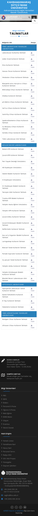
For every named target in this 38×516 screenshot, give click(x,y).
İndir (33, 55)
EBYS (5, 399)
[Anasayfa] (12, 17)
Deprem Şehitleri (9, 466)
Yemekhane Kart (9, 444)
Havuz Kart (7, 448)
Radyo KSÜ (7, 455)
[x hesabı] (16, 507)
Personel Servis (9, 451)
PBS (4, 395)
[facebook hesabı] (12, 507)
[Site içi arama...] (29, 17)
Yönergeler (7, 462)
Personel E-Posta (9, 406)
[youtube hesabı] (25, 507)
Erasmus (6, 424)
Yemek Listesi (8, 441)
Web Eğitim (7, 413)
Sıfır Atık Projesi (9, 458)
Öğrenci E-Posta (9, 410)
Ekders (5, 403)
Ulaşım (5, 420)
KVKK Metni (7, 417)
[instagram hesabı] (20, 507)
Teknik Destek (8, 428)
